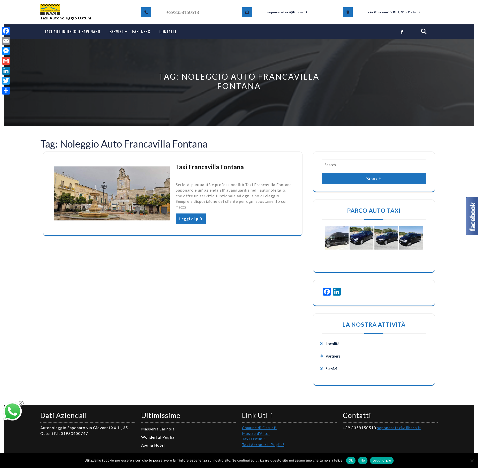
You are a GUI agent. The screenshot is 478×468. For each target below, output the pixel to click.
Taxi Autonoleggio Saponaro (72, 32)
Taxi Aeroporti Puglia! (263, 444)
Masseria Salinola (158, 429)
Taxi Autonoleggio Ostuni (65, 18)
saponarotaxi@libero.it (399, 427)
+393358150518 (182, 12)
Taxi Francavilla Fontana (210, 166)
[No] (471, 460)
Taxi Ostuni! (253, 439)
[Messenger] (6, 51)
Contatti (167, 32)
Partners (141, 32)
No (362, 460)
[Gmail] (6, 61)
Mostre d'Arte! (256, 433)
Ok (351, 460)
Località (332, 343)
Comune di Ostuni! (259, 427)
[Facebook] (6, 31)
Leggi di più (190, 218)
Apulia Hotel (153, 445)
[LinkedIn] (6, 71)
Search (373, 178)
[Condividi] (6, 91)
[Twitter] (6, 81)
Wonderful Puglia (158, 437)
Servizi (116, 32)
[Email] (6, 41)
